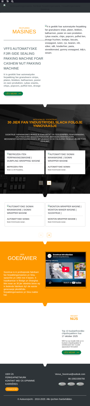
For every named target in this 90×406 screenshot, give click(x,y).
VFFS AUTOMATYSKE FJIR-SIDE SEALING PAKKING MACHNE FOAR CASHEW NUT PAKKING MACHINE (23, 58)
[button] (14, 14)
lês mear (11, 93)
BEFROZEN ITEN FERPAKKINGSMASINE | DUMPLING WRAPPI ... (24, 167)
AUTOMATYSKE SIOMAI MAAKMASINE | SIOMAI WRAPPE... (59, 167)
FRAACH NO (12, 389)
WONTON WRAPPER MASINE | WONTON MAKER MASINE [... (62, 219)
